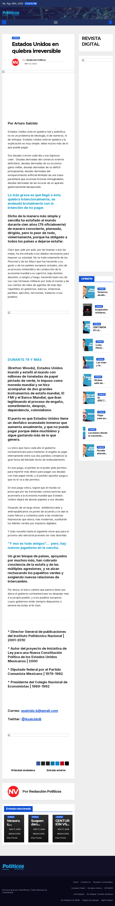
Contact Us (86, 882)
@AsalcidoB (31, 719)
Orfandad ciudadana (23, 770)
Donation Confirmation (103, 882)
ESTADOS (109, 888)
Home (75, 882)
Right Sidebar (107, 900)
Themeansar (7, 892)
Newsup (40, 890)
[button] (106, 22)
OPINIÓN (16, 38)
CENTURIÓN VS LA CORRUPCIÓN (100, 330)
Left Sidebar (79, 894)
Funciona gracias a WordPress (16, 890)
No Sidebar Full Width (70, 900)
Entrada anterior (56, 770)
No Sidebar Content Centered (100, 894)
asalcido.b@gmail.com (39, 711)
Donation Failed (78, 888)
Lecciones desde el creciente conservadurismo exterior (98, 437)
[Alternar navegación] (55, 22)
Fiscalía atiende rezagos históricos (102, 455)
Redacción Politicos (36, 60)
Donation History (95, 888)
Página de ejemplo (90, 900)
